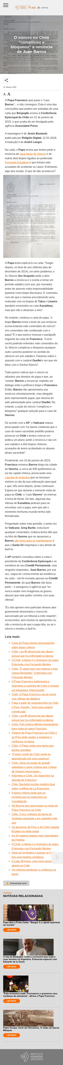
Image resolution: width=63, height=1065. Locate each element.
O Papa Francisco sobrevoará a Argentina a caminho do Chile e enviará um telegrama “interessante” (35, 685)
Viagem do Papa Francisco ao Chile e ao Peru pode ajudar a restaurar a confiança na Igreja (34, 737)
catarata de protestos (17, 477)
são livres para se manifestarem (33, 540)
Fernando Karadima (17, 162)
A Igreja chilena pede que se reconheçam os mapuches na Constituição (29, 797)
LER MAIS (11, 930)
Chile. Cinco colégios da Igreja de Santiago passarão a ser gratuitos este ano (34, 818)
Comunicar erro (16, 883)
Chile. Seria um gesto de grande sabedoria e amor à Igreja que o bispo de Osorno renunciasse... (34, 767)
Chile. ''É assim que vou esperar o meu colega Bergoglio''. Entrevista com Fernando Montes (35, 673)
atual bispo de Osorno (33, 154)
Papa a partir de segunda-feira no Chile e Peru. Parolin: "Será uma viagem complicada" (35, 707)
